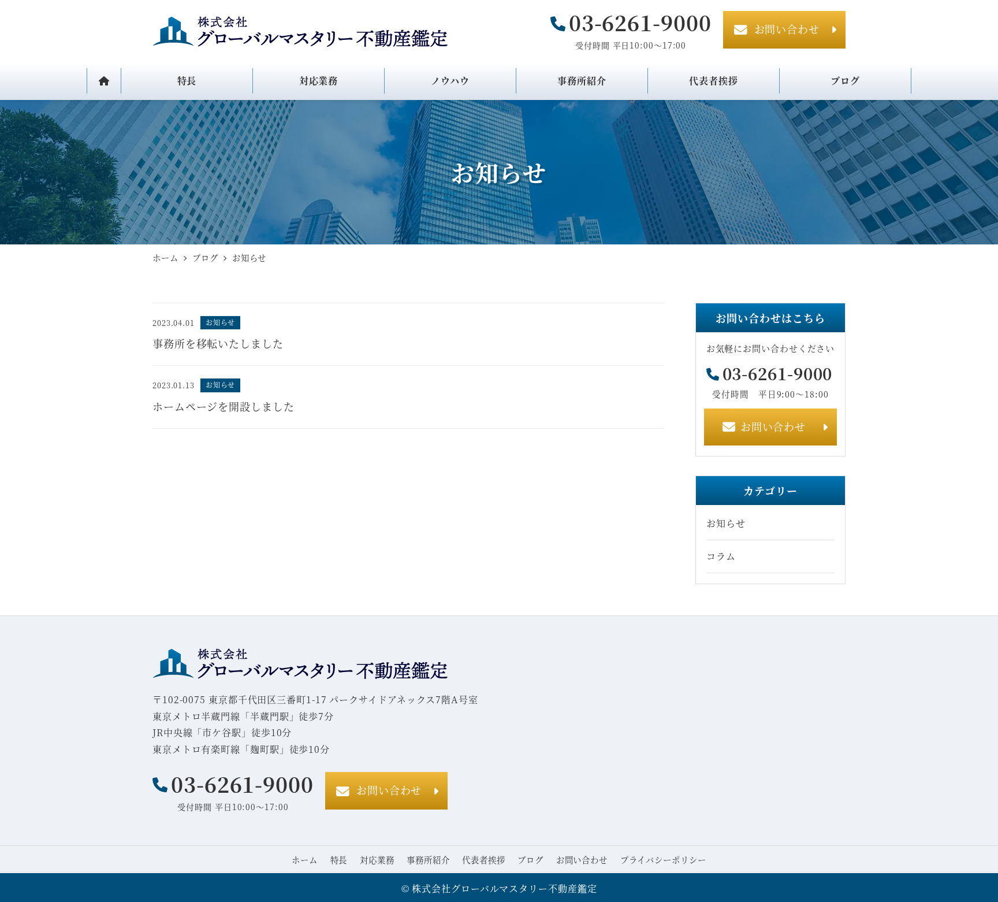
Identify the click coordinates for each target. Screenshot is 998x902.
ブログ (530, 859)
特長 (339, 859)
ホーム (305, 859)
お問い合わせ (582, 859)
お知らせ (726, 523)
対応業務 (377, 859)
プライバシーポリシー (663, 859)
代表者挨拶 (483, 859)
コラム (721, 556)
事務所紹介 (428, 859)
